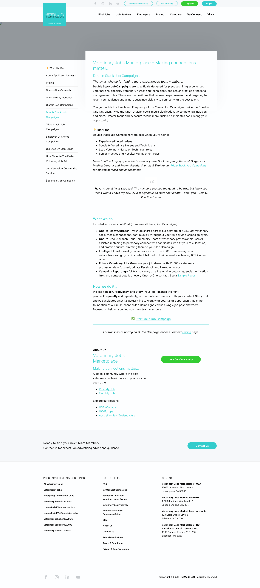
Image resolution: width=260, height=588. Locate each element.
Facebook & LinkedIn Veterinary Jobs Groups (115, 497)
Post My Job (107, 389)
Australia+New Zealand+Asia (117, 415)
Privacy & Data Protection (116, 549)
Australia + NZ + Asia (138, 3)
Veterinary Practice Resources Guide (112, 512)
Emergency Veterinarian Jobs (59, 495)
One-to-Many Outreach (59, 97)
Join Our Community (181, 359)
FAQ (105, 484)
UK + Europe (167, 3)
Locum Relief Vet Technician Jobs (61, 513)
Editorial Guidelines (113, 537)
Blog (105, 520)
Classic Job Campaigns (59, 104)
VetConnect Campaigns (115, 490)
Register (190, 3)
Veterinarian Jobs (53, 490)
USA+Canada (107, 407)
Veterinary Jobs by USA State (58, 519)
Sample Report (187, 275)
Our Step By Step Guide (59, 148)
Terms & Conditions (113, 543)
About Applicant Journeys (61, 75)
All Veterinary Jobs (53, 484)
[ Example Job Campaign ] (61, 180)
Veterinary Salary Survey (115, 505)
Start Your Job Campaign (153, 319)
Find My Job (107, 393)
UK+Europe (106, 411)
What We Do (56, 68)
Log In (209, 3)
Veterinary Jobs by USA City (58, 524)
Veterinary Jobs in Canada (57, 530)
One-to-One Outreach (58, 90)
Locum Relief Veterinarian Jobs (60, 507)
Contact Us (202, 445)
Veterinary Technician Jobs (58, 501)
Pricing (186, 332)
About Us (107, 525)
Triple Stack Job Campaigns (188, 165)
